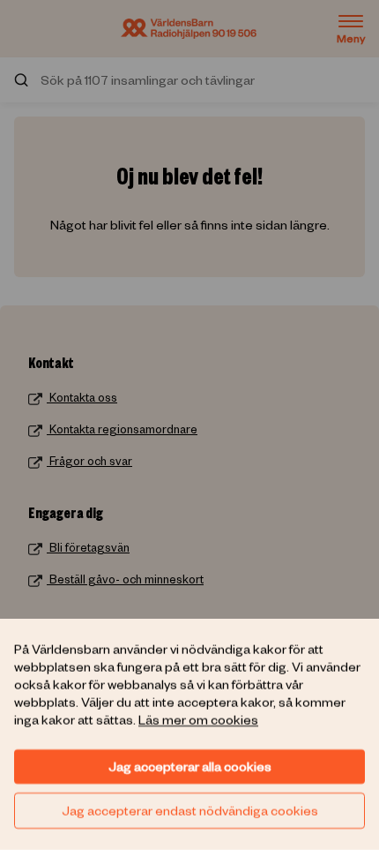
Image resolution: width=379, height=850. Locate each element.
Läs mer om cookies (198, 719)
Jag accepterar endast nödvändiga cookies (190, 810)
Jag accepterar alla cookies (189, 766)
